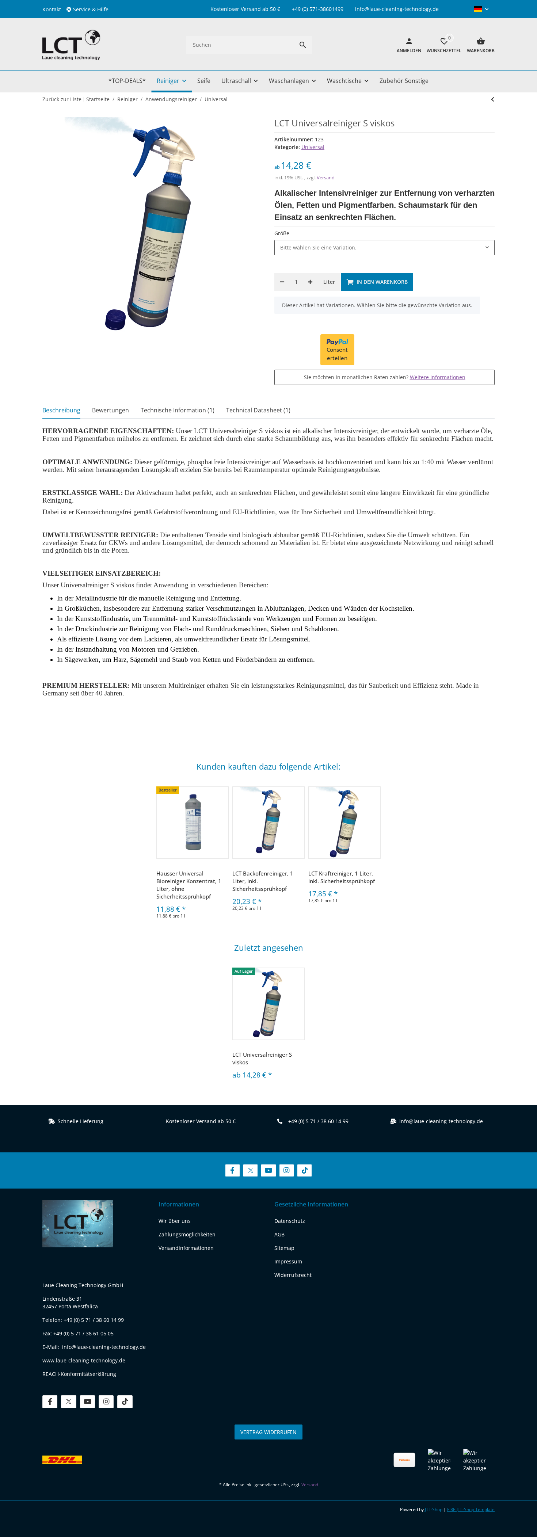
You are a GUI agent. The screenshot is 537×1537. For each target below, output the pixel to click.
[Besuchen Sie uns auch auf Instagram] (286, 1170)
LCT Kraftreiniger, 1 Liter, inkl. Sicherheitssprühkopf (341, 877)
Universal (312, 147)
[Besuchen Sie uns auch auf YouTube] (268, 1170)
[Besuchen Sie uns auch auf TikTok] (304, 1170)
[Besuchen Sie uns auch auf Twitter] (250, 1170)
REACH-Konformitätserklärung (79, 1373)
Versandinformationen (186, 1247)
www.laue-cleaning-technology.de (83, 1360)
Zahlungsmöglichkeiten (187, 1234)
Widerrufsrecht (293, 1274)
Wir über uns (175, 1220)
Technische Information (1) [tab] (177, 410)
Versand (326, 177)
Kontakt (51, 9)
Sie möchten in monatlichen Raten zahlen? (384, 377)
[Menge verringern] (282, 282)
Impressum (288, 1261)
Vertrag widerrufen (268, 1432)
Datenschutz (289, 1220)
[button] (90, 9)
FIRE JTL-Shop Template (471, 1509)
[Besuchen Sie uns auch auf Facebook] (232, 1170)
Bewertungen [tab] (110, 410)
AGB (279, 1234)
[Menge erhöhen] (310, 282)
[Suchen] (303, 45)
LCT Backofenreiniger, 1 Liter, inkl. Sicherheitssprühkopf (262, 881)
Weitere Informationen (437, 377)
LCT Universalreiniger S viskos (262, 1058)
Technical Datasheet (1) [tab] (258, 410)
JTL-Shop (434, 1509)
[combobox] (384, 247)
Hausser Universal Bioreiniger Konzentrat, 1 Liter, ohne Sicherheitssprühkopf (188, 885)
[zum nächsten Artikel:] (493, 99)
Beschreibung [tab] (61, 410)
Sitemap (284, 1247)
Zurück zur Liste (61, 99)
